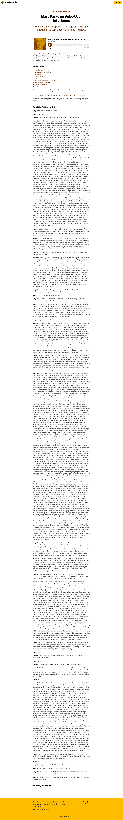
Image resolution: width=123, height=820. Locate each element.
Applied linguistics (40, 76)
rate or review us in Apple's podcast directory (70, 95)
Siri (36, 78)
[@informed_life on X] (84, 803)
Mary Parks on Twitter (42, 70)
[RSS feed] (88, 803)
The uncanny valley (41, 84)
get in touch (45, 809)
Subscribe (118, 2)
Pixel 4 (37, 86)
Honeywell (38, 74)
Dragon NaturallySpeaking (43, 82)
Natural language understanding (45, 80)
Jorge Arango (37, 806)
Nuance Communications (43, 72)
